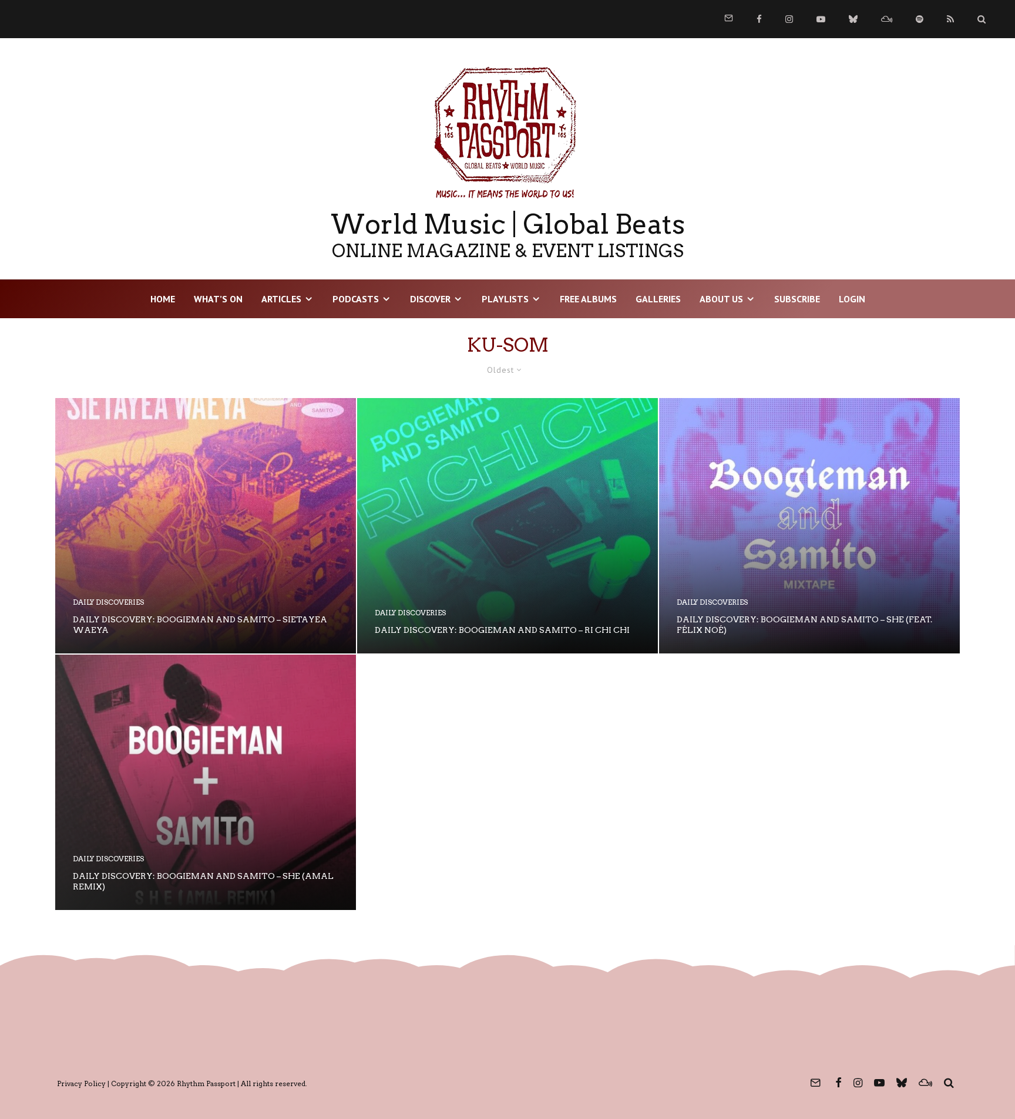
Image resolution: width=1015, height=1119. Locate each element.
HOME (162, 299)
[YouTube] (821, 19)
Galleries (658, 299)
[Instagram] (789, 19)
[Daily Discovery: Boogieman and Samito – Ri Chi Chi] (507, 525)
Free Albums (588, 299)
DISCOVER (430, 299)
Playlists (505, 299)
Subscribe (797, 299)
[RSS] (950, 19)
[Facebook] (759, 19)
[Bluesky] (853, 19)
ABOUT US (721, 299)
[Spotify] (919, 19)
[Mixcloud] (886, 19)
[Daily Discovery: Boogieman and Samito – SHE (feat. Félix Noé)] (809, 525)
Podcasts (355, 299)
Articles (281, 299)
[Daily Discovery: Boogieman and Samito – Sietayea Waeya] (205, 525)
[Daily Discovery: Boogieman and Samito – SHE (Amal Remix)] (205, 782)
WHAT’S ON (218, 299)
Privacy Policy (81, 1083)
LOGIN (852, 299)
